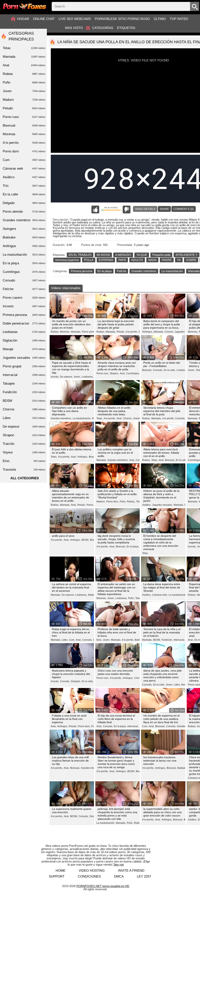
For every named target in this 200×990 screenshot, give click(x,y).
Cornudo (24, 280)
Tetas (139, 501)
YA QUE (141, 254)
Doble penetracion (24, 323)
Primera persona (81, 271)
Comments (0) (183, 208)
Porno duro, (112, 501)
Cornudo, (158, 370)
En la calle (24, 194)
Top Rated (179, 19)
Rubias (24, 74)
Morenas (24, 134)
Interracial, (179, 639)
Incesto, (55, 376)
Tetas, (99, 418)
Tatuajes (24, 383)
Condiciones (89, 876)
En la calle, (170, 370)
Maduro (24, 100)
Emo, (99, 639)
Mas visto (74, 28)
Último (160, 19)
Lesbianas (24, 332)
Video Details (145, 208)
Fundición (24, 392)
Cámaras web (24, 168)
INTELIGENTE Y (186, 254)
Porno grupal (24, 366)
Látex (24, 418)
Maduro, (100, 501)
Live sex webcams (75, 19)
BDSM (24, 401)
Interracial (24, 375)
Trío (24, 186)
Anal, (122, 373)
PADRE (167, 260)
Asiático (24, 177)
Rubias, (55, 331)
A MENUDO (123, 254)
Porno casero (24, 297)
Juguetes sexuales (24, 358)
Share (164, 208)
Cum (24, 160)
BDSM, (85, 540)
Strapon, (114, 373)
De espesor (24, 426)
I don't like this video (126, 209)
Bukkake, (140, 639)
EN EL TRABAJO (80, 254)
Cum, (72, 639)
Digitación (24, 340)
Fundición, (167, 639)
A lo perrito (24, 143)
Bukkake (24, 237)
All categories (24, 478)
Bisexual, (147, 370)
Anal (24, 65)
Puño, (123, 501)
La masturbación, (82, 418)
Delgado (24, 203)
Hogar (23, 19)
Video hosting (92, 870)
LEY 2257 (144, 876)
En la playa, (133, 546)
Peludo (24, 108)
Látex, (65, 639)
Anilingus (24, 246)
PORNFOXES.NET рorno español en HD (102, 886)
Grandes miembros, (61, 418)
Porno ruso (24, 117)
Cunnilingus (24, 272)
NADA (152, 260)
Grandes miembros (143, 271)
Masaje (24, 349)
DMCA (119, 876)
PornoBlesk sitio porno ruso (122, 19)
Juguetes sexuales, (185, 331)
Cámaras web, (160, 594)
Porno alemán (24, 211)
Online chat (44, 19)
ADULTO (137, 260)
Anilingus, (147, 331)
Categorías (102, 28)
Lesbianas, (87, 376)
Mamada (24, 56)
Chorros (24, 409)
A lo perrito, (132, 331)
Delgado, (76, 681)
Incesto (24, 306)
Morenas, (65, 331)
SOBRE (191, 260)
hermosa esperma (67, 260)
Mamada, (76, 331)
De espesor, (66, 376)
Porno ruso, (102, 373)
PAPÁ (122, 260)
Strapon (24, 435)
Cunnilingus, (133, 373)
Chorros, (169, 331)
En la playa (104, 271)
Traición (24, 444)
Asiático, (146, 505)
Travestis (24, 469)
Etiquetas (126, 28)
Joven (24, 91)
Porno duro (24, 151)
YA (179, 260)
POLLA (88, 260)
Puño (24, 82)
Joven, (77, 376)
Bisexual (24, 125)
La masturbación (172, 271)
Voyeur (24, 452)
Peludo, (121, 331)
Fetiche (121, 271)
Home (60, 870)
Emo (24, 461)
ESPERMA (106, 260)
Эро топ (118, 864)
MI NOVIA (103, 254)
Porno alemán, (89, 331)
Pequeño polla (161, 254)
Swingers (24, 229)
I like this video (95, 209)
